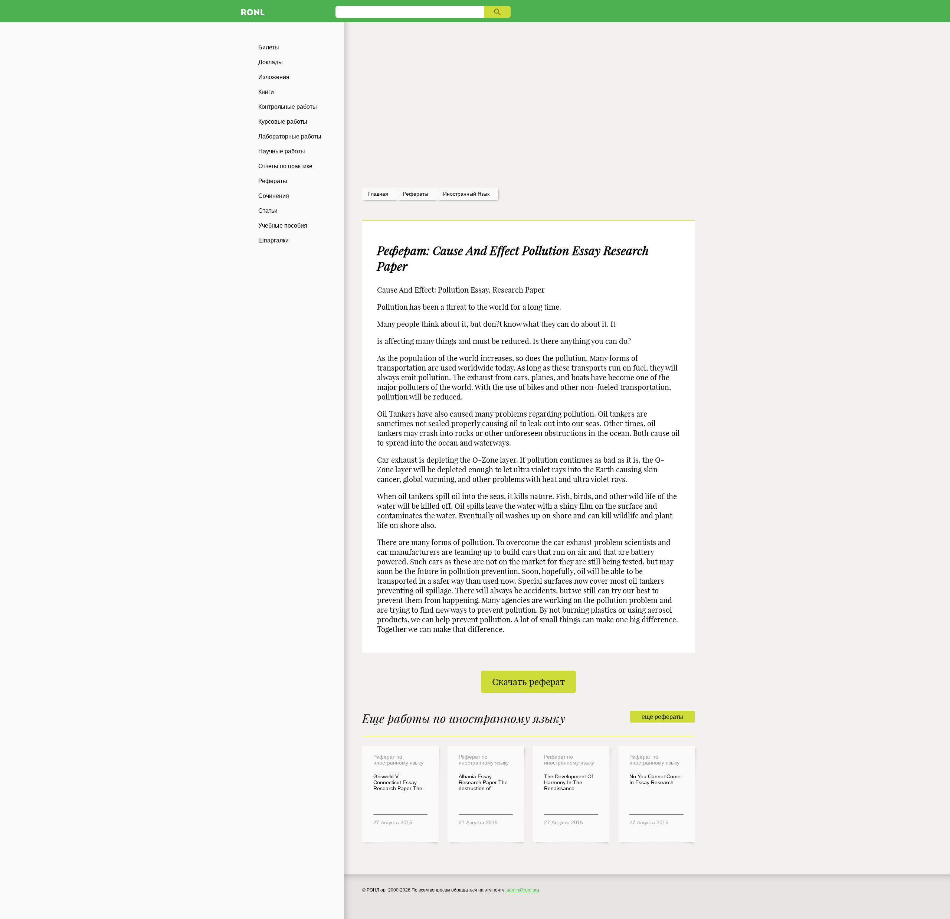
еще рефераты (662, 717)
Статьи (268, 211)
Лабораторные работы (289, 136)
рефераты (415, 194)
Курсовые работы (282, 121)
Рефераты (272, 181)
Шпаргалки (273, 240)
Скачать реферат (528, 681)
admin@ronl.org (523, 890)
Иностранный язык (466, 194)
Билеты (268, 47)
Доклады (270, 62)
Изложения (273, 77)
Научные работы (281, 151)
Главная (378, 194)
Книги (266, 92)
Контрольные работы (287, 107)
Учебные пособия (282, 225)
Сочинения (273, 196)
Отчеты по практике (285, 166)
